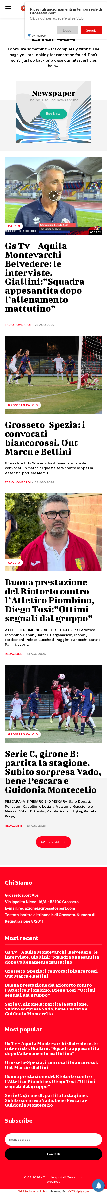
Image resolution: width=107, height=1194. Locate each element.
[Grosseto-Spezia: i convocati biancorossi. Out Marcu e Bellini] (53, 375)
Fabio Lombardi (18, 324)
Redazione (13, 653)
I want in (53, 1154)
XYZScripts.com (78, 1191)
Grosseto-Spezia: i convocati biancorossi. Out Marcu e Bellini (45, 438)
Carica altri (51, 841)
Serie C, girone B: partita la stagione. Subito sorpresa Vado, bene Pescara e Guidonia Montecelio (53, 771)
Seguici (91, 30)
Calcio (14, 226)
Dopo (67, 30)
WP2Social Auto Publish (34, 1191)
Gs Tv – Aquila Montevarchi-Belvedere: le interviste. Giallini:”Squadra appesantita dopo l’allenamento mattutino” (45, 276)
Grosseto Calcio (23, 405)
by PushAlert (39, 35)
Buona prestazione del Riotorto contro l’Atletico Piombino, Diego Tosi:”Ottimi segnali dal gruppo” (49, 600)
